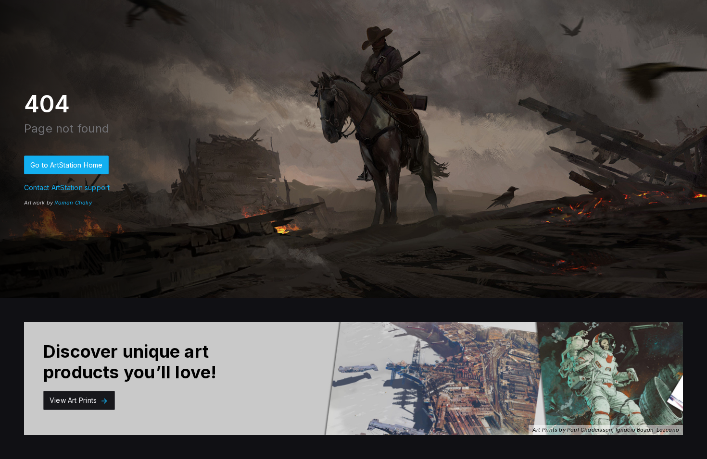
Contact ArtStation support (67, 187)
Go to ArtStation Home (66, 165)
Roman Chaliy (73, 202)
